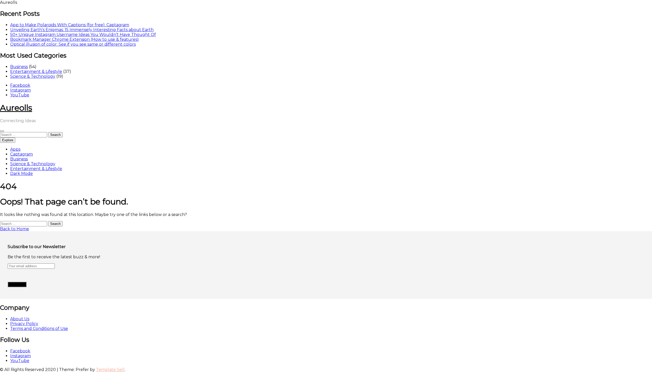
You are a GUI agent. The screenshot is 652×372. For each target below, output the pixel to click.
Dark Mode (21, 173)
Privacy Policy (24, 323)
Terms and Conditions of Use (39, 328)
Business (19, 66)
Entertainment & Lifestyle (36, 71)
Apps (15, 149)
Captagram (21, 154)
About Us (19, 318)
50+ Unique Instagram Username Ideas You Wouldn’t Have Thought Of (83, 34)
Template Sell (110, 369)
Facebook (20, 85)
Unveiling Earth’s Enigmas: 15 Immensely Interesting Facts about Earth (82, 29)
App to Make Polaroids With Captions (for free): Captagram (69, 24)
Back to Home (14, 228)
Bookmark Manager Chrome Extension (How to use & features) (74, 39)
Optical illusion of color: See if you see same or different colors (73, 44)
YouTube (19, 95)
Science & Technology (32, 76)
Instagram (20, 90)
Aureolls (16, 108)
